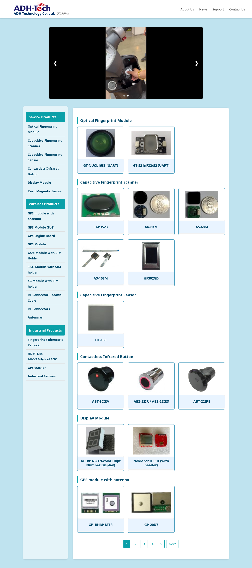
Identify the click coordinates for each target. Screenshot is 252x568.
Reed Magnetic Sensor (45, 191)
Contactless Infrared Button (43, 171)
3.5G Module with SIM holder (44, 269)
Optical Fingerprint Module (42, 129)
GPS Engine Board (41, 236)
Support (218, 9)
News (203, 9)
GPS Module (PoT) (41, 227)
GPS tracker (37, 368)
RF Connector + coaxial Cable (45, 297)
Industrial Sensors (42, 376)
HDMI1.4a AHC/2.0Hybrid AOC (42, 356)
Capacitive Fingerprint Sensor (45, 157)
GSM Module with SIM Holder (44, 255)
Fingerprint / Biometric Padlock (45, 342)
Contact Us (237, 9)
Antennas (35, 317)
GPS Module (37, 244)
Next (172, 544)
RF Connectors (39, 309)
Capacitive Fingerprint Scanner (45, 143)
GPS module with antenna (41, 216)
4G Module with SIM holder (43, 283)
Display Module (39, 182)
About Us (187, 9)
